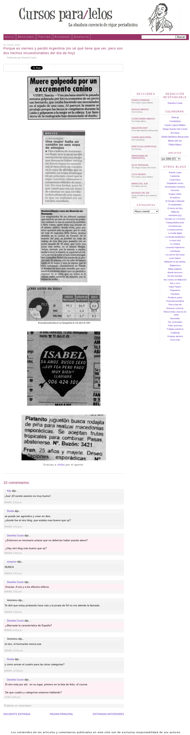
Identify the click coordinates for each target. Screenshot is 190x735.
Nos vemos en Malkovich (175, 280)
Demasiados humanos (175, 187)
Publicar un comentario (17, 705)
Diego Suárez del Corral (175, 129)
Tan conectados (175, 322)
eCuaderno (175, 197)
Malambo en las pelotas (175, 262)
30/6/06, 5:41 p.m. (13, 526)
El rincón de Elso (175, 208)
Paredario (175, 294)
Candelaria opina (141, 137)
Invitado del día (140, 193)
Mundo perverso (175, 272)
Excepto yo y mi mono (175, 219)
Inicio (9, 36)
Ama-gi (175, 117)
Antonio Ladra (175, 172)
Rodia (10, 511)
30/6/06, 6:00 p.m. (13, 612)
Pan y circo (175, 283)
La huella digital (175, 233)
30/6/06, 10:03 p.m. (13, 671)
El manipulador (175, 204)
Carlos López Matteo (175, 125)
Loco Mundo (139, 174)
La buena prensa (175, 229)
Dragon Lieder (175, 194)
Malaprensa (175, 265)
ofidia (61, 464)
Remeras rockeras (175, 308)
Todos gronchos (175, 325)
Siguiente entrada (16, 714)
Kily (9, 490)
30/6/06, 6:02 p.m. (13, 630)
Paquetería (175, 290)
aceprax (12, 561)
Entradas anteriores (108, 714)
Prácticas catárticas (144, 146)
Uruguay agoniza (175, 336)
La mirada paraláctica (175, 237)
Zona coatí (175, 340)
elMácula (175, 212)
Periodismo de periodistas (140, 157)
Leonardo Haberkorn (175, 247)
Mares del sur (175, 140)
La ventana (175, 244)
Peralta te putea (175, 297)
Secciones (26, 36)
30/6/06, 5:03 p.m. (13, 502)
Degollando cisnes (175, 183)
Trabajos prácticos (175, 329)
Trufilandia (175, 333)
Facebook (62, 36)
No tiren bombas (175, 276)
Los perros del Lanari (175, 255)
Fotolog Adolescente (175, 222)
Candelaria (175, 121)
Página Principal (61, 714)
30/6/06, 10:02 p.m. (13, 650)
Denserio (175, 190)
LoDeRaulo (175, 251)
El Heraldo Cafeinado (175, 201)
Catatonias (175, 176)
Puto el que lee (175, 304)
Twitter (44, 36)
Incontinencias (174, 226)
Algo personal (140, 165)
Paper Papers (175, 287)
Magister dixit (140, 128)
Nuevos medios (140, 109)
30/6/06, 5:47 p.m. (13, 573)
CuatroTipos (175, 180)
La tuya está (175, 240)
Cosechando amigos (143, 119)
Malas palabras (175, 269)
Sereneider (175, 318)
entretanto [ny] (174, 215)
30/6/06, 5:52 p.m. (13, 591)
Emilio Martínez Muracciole (175, 137)
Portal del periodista (175, 301)
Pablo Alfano (175, 144)
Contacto (81, 36)
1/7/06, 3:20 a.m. (12, 697)
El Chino (175, 133)
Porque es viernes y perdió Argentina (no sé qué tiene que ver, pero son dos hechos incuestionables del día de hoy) (63, 51)
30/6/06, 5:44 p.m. (13, 553)
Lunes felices (175, 258)
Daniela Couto (15, 535)
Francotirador (141, 100)
